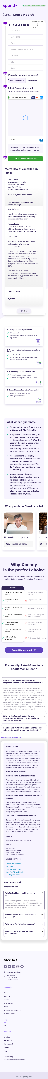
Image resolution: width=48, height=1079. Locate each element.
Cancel (23, 158)
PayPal (13, 140)
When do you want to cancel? (23, 75)
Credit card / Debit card (18, 97)
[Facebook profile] (5, 966)
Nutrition (6, 1007)
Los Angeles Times (13, 875)
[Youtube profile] (22, 966)
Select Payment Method (20, 88)
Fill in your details (18, 24)
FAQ (5, 1025)
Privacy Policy (8, 1057)
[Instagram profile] (17, 966)
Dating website (8, 1003)
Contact (6, 1047)
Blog (5, 1051)
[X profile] (9, 966)
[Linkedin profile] (13, 966)
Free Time (7, 996)
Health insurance (9, 1014)
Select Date (32, 80)
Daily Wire (9, 866)
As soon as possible (17, 80)
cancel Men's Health (15, 824)
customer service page (14, 787)
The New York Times (13, 869)
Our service (8, 1040)
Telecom (6, 1000)
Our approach (8, 1044)
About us (7, 1037)
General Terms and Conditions (14, 1060)
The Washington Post (13, 864)
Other (5, 993)
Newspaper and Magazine (12, 1010)
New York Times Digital (14, 872)
